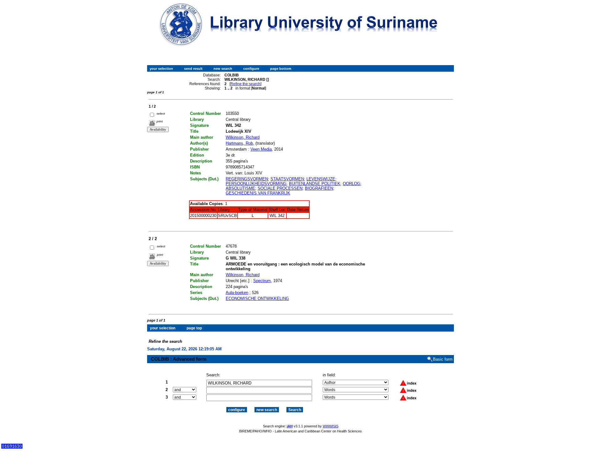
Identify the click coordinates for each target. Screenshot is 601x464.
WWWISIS (330, 426)
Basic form (443, 359)
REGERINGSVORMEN (247, 179)
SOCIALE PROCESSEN (280, 188)
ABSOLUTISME (240, 188)
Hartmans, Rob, (240, 143)
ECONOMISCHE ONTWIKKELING (257, 298)
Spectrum (262, 280)
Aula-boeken (237, 292)
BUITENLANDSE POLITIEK (314, 183)
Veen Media (261, 149)
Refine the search (245, 84)
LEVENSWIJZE (320, 179)
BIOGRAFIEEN (319, 188)
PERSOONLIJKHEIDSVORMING (256, 183)
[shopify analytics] (12, 447)
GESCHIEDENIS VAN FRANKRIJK (258, 193)
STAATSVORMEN (287, 179)
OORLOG (351, 183)
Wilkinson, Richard (242, 137)
